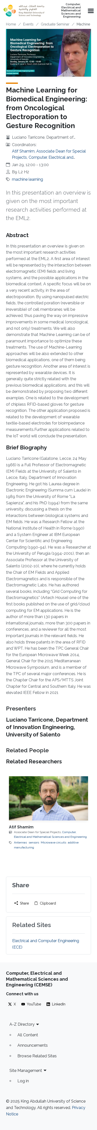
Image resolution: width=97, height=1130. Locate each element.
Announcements (32, 1045)
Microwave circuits (53, 842)
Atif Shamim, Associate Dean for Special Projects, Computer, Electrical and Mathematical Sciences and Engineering (49, 157)
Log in (23, 1081)
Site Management (25, 1070)
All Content (27, 1035)
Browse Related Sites (37, 1056)
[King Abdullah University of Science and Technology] (24, 11)
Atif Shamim (21, 827)
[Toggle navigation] (90, 10)
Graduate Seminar (55, 24)
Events (28, 24)
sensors (34, 842)
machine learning (27, 179)
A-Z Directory (22, 1024)
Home (11, 24)
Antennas (20, 842)
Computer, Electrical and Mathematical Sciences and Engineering (71, 10)
